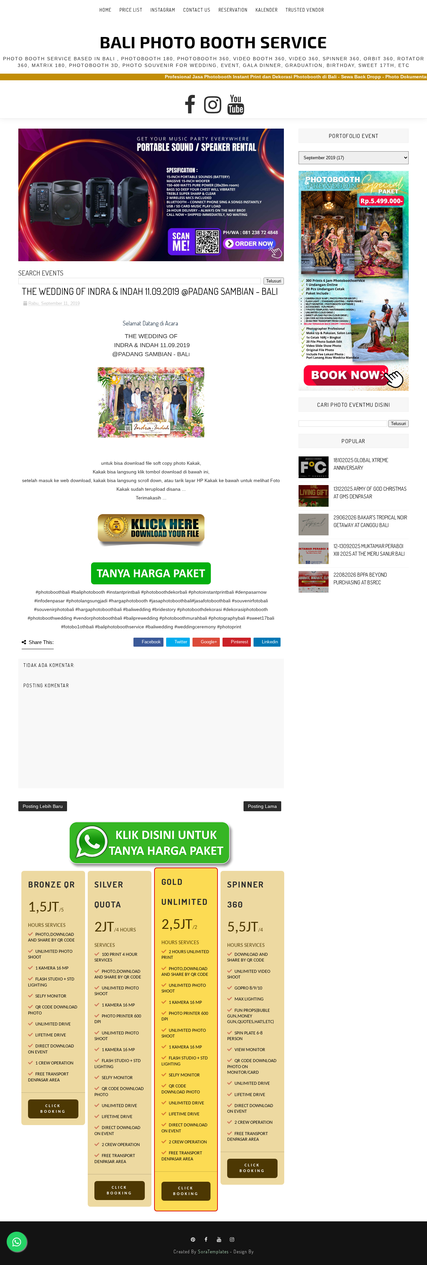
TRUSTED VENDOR (305, 10)
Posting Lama (262, 806)
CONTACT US (196, 10)
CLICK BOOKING (53, 1109)
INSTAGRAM (162, 10)
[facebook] (190, 99)
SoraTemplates (213, 1251)
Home (105, 10)
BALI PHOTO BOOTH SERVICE (213, 42)
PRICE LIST (130, 10)
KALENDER (267, 10)
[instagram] (213, 99)
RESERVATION (233, 10)
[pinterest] (193, 1240)
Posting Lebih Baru (43, 806)
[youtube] (236, 99)
